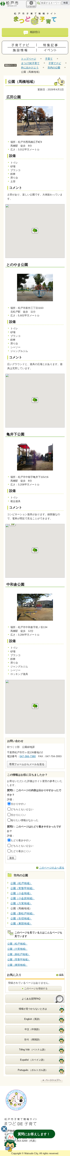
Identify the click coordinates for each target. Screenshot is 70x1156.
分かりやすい (18, 803)
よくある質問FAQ (31, 998)
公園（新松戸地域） (22, 913)
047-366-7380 (28, 756)
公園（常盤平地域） (22, 888)
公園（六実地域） (21, 903)
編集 (61, 974)
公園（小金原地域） (22, 898)
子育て (49, 58)
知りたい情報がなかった (24, 820)
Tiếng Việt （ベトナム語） (33, 1049)
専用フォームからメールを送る (26, 764)
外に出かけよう (30, 67)
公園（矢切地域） (21, 918)
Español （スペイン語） (33, 1059)
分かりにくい (18, 814)
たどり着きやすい (21, 840)
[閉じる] (4, 1129)
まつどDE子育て (30, 63)
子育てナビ (54, 63)
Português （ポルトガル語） (33, 1070)
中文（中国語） (33, 1029)
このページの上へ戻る (51, 867)
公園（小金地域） (21, 893)
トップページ (28, 58)
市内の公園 (54, 67)
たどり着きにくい (21, 851)
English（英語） (32, 1019)
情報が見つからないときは (33, 1008)
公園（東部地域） (21, 923)
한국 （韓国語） (32, 1039)
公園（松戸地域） (21, 883)
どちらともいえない (22, 809)
